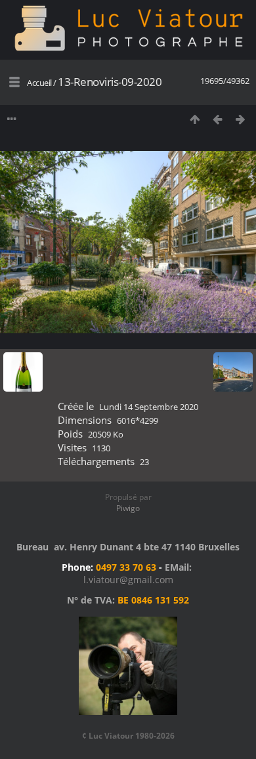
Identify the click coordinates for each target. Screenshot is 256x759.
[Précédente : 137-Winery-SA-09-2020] (217, 119)
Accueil (39, 83)
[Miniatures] (194, 119)
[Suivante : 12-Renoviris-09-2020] (240, 119)
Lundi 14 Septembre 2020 (148, 407)
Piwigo (128, 508)
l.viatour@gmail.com (128, 579)
